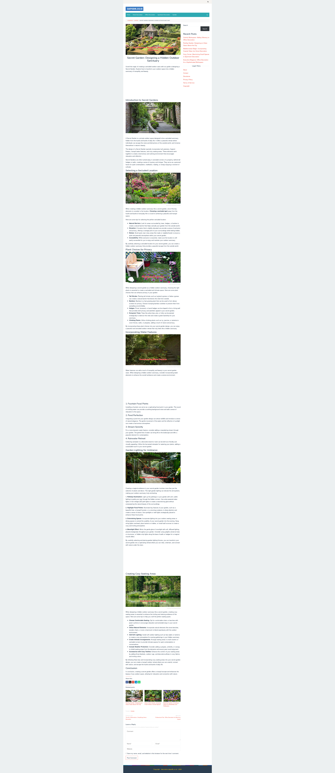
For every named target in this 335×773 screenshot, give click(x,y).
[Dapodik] (134, 8)
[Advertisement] (153, 86)
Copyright (186, 86)
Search (185, 25)
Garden (132, 711)
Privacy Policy (188, 79)
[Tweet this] (130, 682)
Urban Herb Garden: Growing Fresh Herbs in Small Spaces (153, 703)
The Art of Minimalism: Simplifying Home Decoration (136, 717)
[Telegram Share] (136, 682)
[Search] (207, 15)
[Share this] (127, 682)
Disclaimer (186, 76)
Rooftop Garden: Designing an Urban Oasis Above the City (134, 703)
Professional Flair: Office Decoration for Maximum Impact (168, 717)
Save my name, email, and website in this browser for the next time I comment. (153, 753)
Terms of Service (188, 83)
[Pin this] (133, 682)
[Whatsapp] (139, 682)
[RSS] (208, 2)
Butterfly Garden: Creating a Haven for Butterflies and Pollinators (171, 704)
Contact (185, 73)
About (185, 70)
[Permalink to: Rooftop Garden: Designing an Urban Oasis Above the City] (134, 696)
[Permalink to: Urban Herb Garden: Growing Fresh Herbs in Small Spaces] (153, 696)
